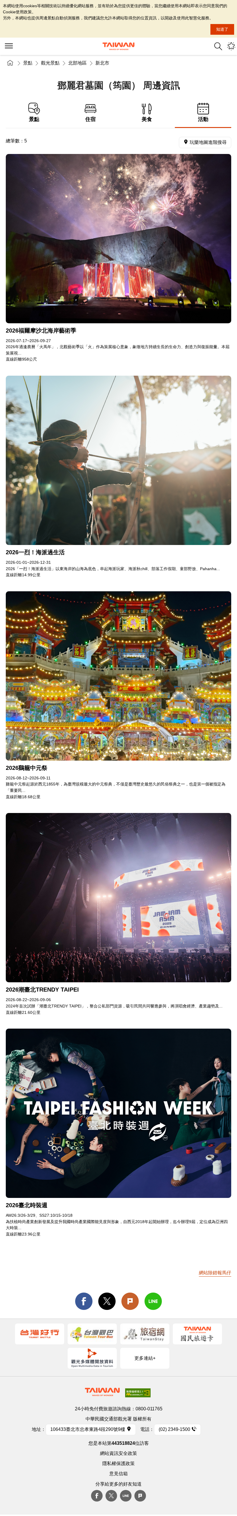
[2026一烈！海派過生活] (118, 460)
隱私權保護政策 (118, 1463)
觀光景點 (50, 62)
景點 (27, 62)
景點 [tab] (34, 119)
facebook (83, 1301)
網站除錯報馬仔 (215, 1272)
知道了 (222, 29)
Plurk (130, 1301)
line (153, 1301)
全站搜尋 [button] (218, 46)
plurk (140, 1496)
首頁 (10, 62)
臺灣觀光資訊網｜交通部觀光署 (118, 46)
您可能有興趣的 (231, 46)
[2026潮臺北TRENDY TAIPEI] (118, 897)
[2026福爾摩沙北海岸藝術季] (118, 238)
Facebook (97, 1496)
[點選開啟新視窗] (39, 1334)
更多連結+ (144, 1358)
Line (126, 1496)
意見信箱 (118, 1473)
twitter (107, 1301)
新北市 (102, 62)
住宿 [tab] (90, 119)
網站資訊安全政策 (118, 1453)
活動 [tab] (203, 119)
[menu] (8, 46)
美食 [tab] (147, 119)
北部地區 (77, 62)
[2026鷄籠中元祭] (118, 676)
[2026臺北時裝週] (118, 1113)
